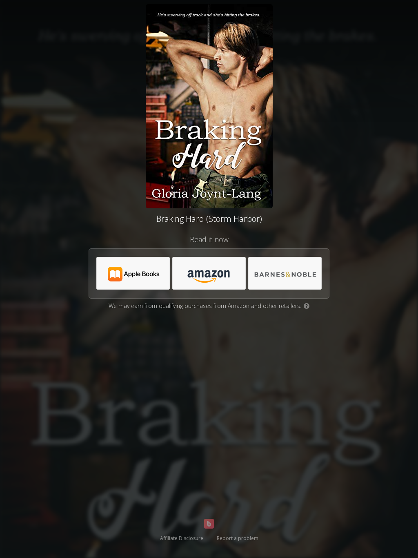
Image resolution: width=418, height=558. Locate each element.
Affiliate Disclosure (181, 538)
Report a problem (237, 538)
